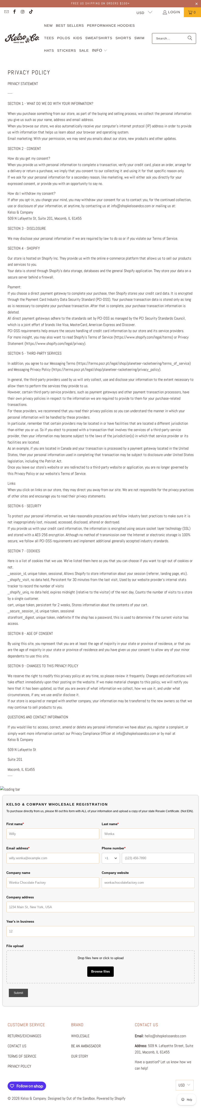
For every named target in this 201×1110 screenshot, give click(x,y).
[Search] (190, 38)
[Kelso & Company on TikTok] (30, 12)
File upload (15, 946)
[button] (99, 50)
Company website (115, 873)
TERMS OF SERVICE (22, 1056)
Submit (18, 993)
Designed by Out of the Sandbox (71, 1098)
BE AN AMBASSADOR (86, 1046)
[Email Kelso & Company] (6, 12)
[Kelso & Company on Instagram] (22, 12)
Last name (110, 824)
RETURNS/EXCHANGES (24, 1035)
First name (15, 824)
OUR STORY (79, 1056)
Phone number (114, 848)
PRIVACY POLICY (19, 1066)
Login (174, 12)
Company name (18, 873)
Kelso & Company (33, 1098)
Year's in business (20, 921)
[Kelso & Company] (22, 38)
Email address (17, 848)
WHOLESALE (80, 1035)
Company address (20, 897)
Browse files (100, 971)
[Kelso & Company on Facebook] (14, 12)
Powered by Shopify (111, 1098)
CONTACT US (17, 1046)
